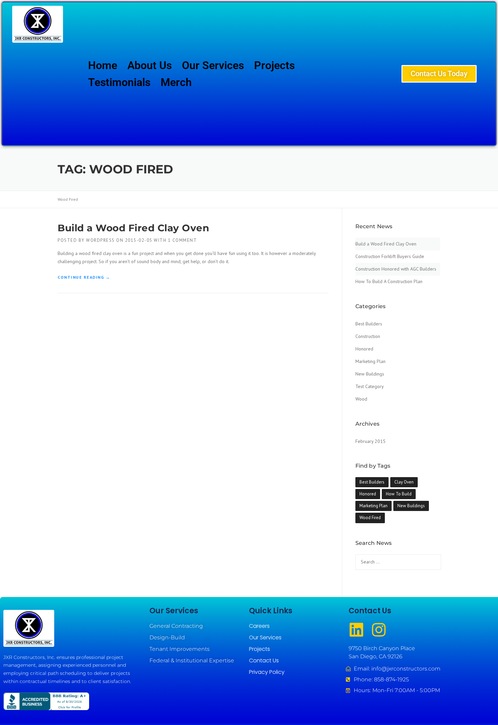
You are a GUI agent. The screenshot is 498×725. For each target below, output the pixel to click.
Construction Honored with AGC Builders (395, 269)
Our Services (213, 65)
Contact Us (264, 660)
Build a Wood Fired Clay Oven (133, 228)
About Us (149, 65)
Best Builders (368, 324)
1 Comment (182, 240)
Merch (176, 82)
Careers (259, 626)
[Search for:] (398, 562)
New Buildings (369, 374)
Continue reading (84, 275)
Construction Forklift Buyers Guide (389, 256)
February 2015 (370, 441)
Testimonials (119, 82)
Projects (274, 65)
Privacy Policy (267, 672)
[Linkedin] (356, 630)
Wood (361, 399)
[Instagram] (379, 630)
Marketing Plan (370, 361)
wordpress (100, 240)
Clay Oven (404, 482)
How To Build (399, 494)
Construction (367, 336)
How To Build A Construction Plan (388, 281)
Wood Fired (370, 517)
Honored (364, 349)
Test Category (369, 386)
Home (102, 65)
